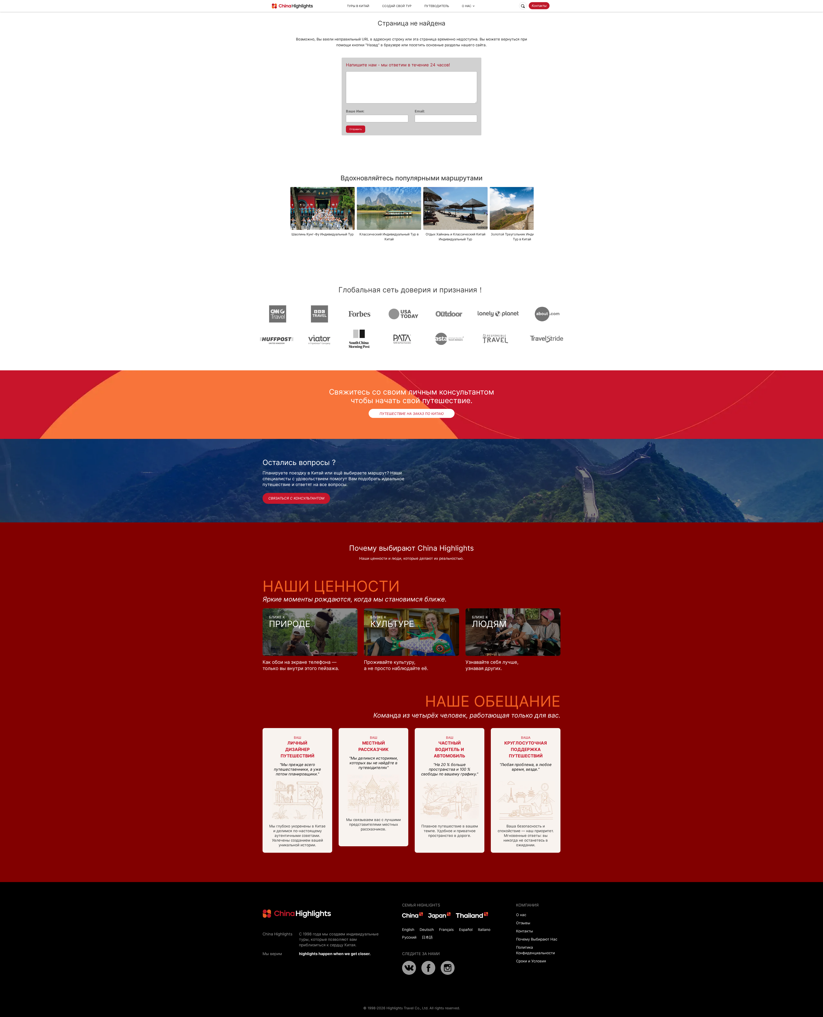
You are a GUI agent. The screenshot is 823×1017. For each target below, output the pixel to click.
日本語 (427, 937)
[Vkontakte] (409, 973)
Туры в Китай (358, 6)
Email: (420, 111)
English (408, 929)
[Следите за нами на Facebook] (428, 973)
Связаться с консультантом (296, 498)
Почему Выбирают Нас (536, 939)
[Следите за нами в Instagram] (448, 973)
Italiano (484, 929)
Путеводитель (436, 6)
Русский (409, 937)
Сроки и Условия (531, 961)
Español (466, 929)
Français (446, 929)
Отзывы (523, 923)
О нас (521, 915)
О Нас (466, 6)
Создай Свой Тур (397, 6)
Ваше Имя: (355, 111)
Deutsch (427, 929)
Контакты (539, 6)
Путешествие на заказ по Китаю (412, 413)
